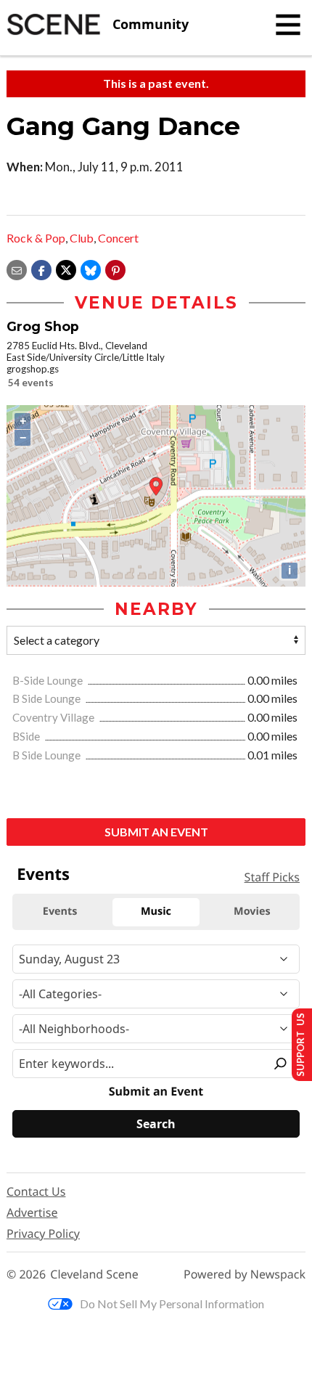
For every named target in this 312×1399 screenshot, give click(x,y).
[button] (115, 268)
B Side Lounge (47, 698)
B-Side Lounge (48, 680)
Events (43, 874)
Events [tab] (60, 911)
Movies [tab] (252, 911)
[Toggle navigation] (288, 24)
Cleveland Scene (94, 1274)
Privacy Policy (43, 1233)
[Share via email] (17, 268)
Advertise (32, 1212)
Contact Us (36, 1191)
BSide (27, 736)
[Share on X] (66, 268)
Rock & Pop (36, 238)
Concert (118, 238)
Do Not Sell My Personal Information (172, 1303)
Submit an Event (156, 832)
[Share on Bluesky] (91, 268)
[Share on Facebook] (41, 268)
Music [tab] (156, 911)
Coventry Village (54, 717)
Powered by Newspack (244, 1274)
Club (82, 238)
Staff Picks (272, 877)
